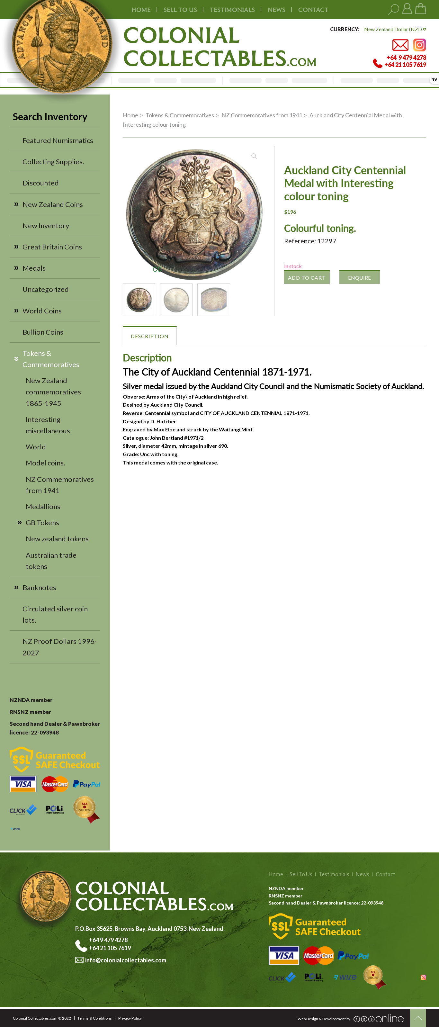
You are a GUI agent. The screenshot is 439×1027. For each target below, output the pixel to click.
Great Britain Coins (52, 246)
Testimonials (334, 874)
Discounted (40, 182)
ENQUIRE (359, 278)
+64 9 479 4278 (109, 940)
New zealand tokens (57, 538)
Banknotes (39, 587)
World (36, 446)
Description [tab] (150, 336)
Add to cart (307, 278)
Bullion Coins (42, 332)
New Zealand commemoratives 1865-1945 (53, 391)
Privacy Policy (130, 1018)
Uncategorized (45, 289)
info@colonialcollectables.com (125, 960)
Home (141, 9)
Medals (34, 268)
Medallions (43, 506)
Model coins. (45, 462)
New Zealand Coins (52, 204)
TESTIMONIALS (232, 9)
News (276, 9)
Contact (313, 9)
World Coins (42, 310)
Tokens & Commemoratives (180, 115)
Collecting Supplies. (53, 161)
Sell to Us (301, 874)
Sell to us (180, 9)
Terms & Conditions (94, 1018)
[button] (254, 156)
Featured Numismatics (57, 140)
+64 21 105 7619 (110, 948)
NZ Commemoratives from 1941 (261, 115)
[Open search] (393, 9)
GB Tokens (42, 522)
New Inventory (45, 225)
